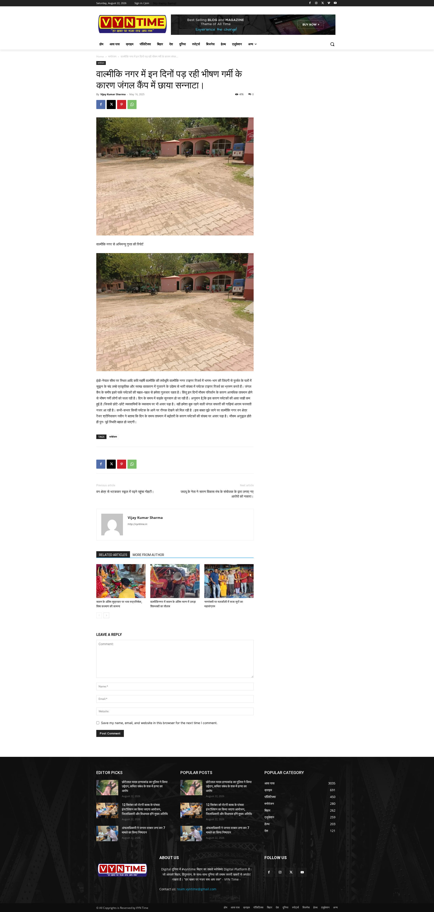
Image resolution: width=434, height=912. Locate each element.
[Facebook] (310, 3)
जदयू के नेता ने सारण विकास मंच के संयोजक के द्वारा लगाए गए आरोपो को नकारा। (217, 494)
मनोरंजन (112, 56)
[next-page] (106, 615)
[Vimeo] (328, 3)
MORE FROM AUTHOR (148, 555)
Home (100, 56)
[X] (322, 3)
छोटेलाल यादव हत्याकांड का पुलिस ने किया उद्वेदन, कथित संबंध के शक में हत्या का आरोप (144, 786)
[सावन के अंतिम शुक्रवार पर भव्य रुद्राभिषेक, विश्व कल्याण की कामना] (121, 581)
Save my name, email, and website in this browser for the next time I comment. (159, 723)
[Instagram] (316, 3)
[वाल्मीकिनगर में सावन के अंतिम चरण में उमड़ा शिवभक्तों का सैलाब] (175, 581)
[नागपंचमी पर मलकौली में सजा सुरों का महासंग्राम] (229, 581)
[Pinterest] (121, 104)
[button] (332, 44)
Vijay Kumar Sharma (113, 94)
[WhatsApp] (132, 104)
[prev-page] (99, 615)
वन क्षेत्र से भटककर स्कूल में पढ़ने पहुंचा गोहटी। (125, 492)
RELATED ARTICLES (113, 555)
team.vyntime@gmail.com (196, 889)
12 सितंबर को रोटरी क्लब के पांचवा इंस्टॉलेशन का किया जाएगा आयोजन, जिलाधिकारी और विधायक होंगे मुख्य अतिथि (145, 809)
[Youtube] (335, 3)
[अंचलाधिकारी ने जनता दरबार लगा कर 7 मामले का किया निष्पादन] (107, 833)
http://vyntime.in (137, 524)
